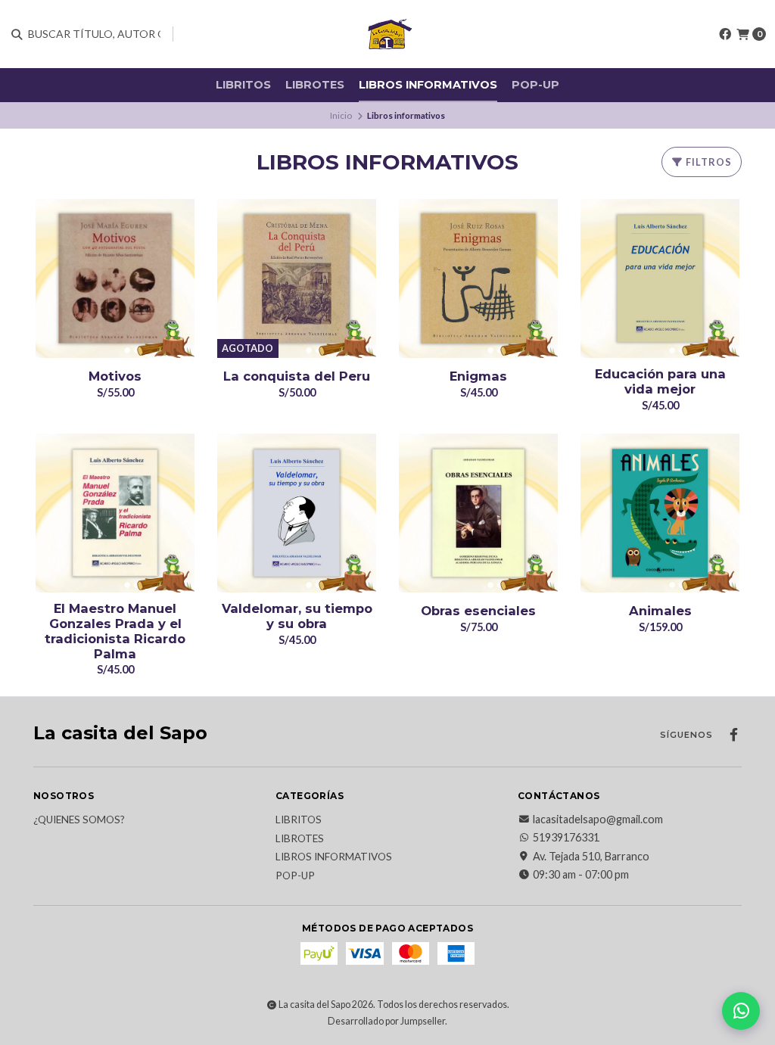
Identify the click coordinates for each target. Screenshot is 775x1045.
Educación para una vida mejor (660, 382)
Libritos (243, 85)
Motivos (115, 376)
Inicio (341, 115)
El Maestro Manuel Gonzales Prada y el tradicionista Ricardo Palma (115, 631)
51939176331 (566, 837)
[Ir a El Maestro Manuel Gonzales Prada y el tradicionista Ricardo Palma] (115, 513)
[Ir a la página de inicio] (387, 34)
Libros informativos (428, 85)
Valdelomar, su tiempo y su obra (297, 616)
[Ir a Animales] (659, 513)
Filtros (707, 162)
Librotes (314, 85)
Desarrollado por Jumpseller (386, 1021)
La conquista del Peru (296, 376)
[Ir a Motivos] (115, 278)
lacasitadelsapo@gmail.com (598, 819)
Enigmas (478, 376)
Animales (660, 611)
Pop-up (535, 85)
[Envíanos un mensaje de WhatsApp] (741, 1011)
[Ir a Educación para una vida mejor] (659, 278)
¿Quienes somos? (79, 820)
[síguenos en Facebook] (725, 33)
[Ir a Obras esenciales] (478, 513)
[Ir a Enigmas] (478, 278)
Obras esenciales (478, 611)
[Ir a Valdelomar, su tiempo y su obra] (296, 513)
